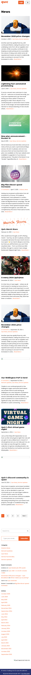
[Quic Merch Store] (15, 222)
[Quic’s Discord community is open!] (15, 465)
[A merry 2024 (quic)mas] (15, 265)
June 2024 (4, 614)
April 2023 (4, 640)
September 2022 (6, 654)
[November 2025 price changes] (15, 25)
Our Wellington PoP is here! (14, 378)
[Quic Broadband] (5, 2)
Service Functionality (7, 557)
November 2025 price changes (15, 36)
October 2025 (5, 594)
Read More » (18, 59)
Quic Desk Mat (12, 580)
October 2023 (5, 631)
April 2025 (4, 602)
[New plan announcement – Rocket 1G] (15, 124)
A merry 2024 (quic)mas (12, 278)
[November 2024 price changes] (15, 313)
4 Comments (5, 189)
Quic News (15, 39)
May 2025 (4, 599)
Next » (24, 516)
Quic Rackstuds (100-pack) (17, 568)
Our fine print (25, 673)
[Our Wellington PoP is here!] (15, 366)
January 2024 (5, 628)
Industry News (24, 189)
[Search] (28, 531)
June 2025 (4, 597)
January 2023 (5, 646)
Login (21, 2)
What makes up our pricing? (20, 578)
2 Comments (5, 330)
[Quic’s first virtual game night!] (15, 417)
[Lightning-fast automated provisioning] (15, 73)
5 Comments (5, 380)
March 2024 (5, 623)
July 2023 (4, 637)
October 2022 (5, 651)
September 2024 (6, 611)
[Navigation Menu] (28, 2)
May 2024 (4, 617)
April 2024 (4, 620)
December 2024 (6, 608)
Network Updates (6, 382)
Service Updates (24, 39)
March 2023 (4, 643)
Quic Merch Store (9, 229)
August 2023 (5, 634)
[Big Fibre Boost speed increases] (15, 173)
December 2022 (6, 648)
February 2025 (5, 605)
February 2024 (5, 625)
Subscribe (24, 538)
